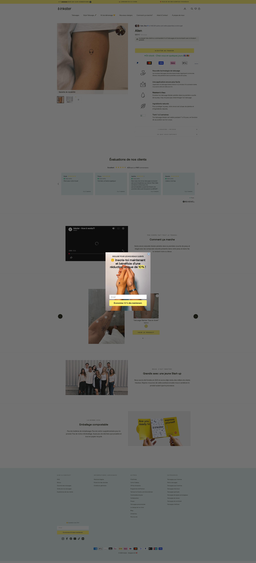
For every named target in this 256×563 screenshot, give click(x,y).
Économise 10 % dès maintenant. (128, 303)
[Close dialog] (149, 254)
